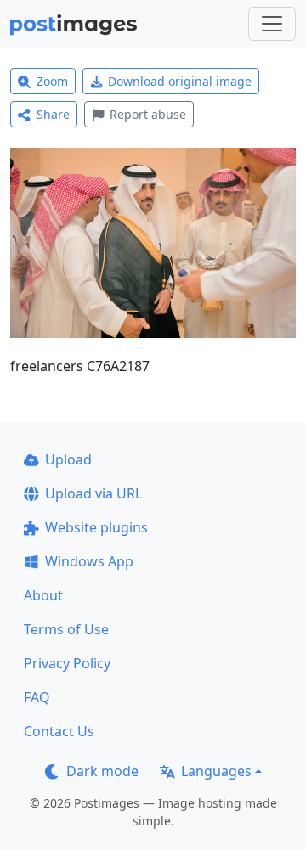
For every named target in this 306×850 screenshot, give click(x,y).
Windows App (89, 561)
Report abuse (148, 114)
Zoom (52, 81)
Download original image (180, 81)
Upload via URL (93, 493)
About (43, 595)
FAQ (37, 697)
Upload (68, 459)
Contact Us (59, 731)
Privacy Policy (67, 663)
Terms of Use (66, 629)
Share (53, 114)
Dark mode (102, 771)
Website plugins (96, 527)
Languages (216, 771)
